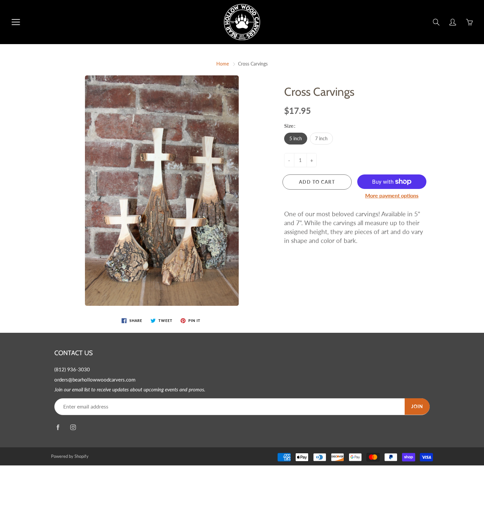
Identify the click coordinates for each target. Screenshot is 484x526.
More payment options (391, 195)
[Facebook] (58, 427)
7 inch (321, 138)
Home (222, 63)
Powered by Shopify (70, 456)
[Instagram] (73, 427)
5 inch (295, 138)
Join (417, 406)
